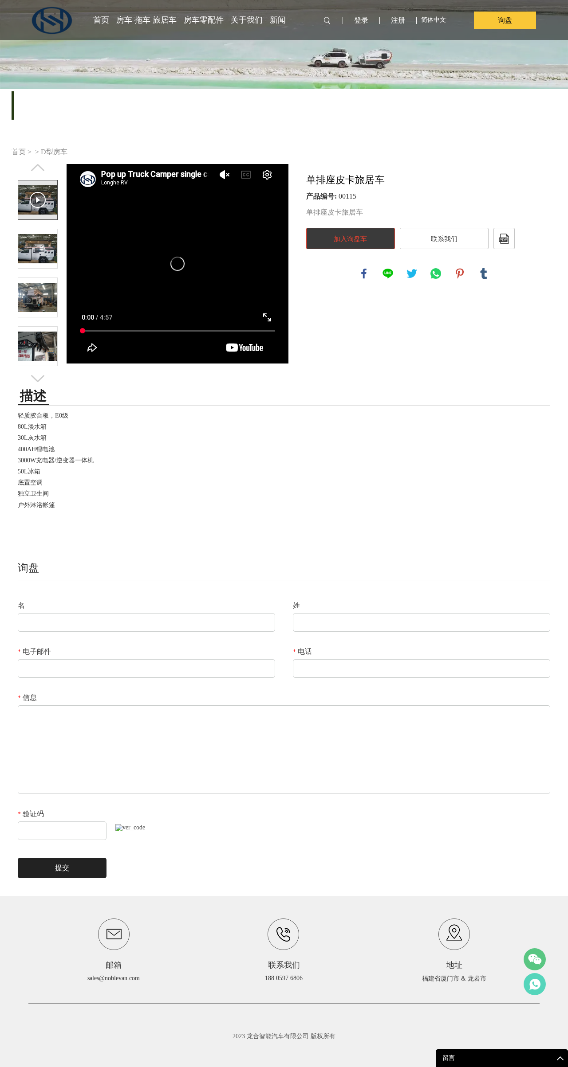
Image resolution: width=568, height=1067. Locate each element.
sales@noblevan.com (113, 978)
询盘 (505, 20)
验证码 (31, 813)
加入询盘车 (350, 238)
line (387, 273)
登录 (361, 20)
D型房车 (54, 152)
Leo (535, 984)
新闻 (278, 20)
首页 (101, 20)
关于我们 (247, 20)
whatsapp (435, 273)
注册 (398, 20)
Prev (38, 167)
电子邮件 (34, 651)
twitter (411, 273)
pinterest (459, 273)
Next (38, 378)
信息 (27, 697)
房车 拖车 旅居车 (146, 20)
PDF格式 (504, 238)
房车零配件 (204, 20)
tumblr (483, 273)
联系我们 (444, 238)
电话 (302, 651)
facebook (364, 273)
